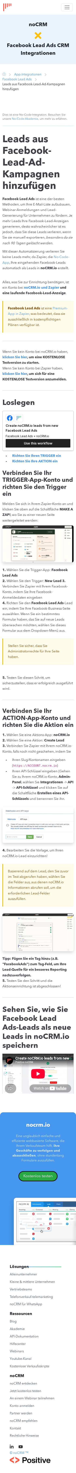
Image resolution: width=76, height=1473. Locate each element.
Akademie (17, 1329)
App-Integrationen (27, 74)
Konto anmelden (22, 1406)
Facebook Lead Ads (17, 79)
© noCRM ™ (19, 1453)
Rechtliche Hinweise (24, 1435)
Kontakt (15, 1428)
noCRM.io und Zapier (41, 287)
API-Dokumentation (24, 1336)
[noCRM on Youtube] (20, 1447)
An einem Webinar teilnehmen (32, 1398)
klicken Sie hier (14, 357)
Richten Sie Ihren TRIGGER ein (36, 456)
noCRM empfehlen (23, 1421)
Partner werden (21, 1413)
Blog (13, 1321)
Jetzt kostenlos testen (25, 1391)
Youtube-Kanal (20, 1359)
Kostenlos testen (38, 1176)
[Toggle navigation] (67, 7)
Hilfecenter (18, 1344)
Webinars (17, 1351)
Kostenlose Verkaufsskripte (29, 1366)
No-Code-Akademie (25, 118)
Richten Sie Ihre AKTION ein (35, 461)
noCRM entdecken (23, 1383)
